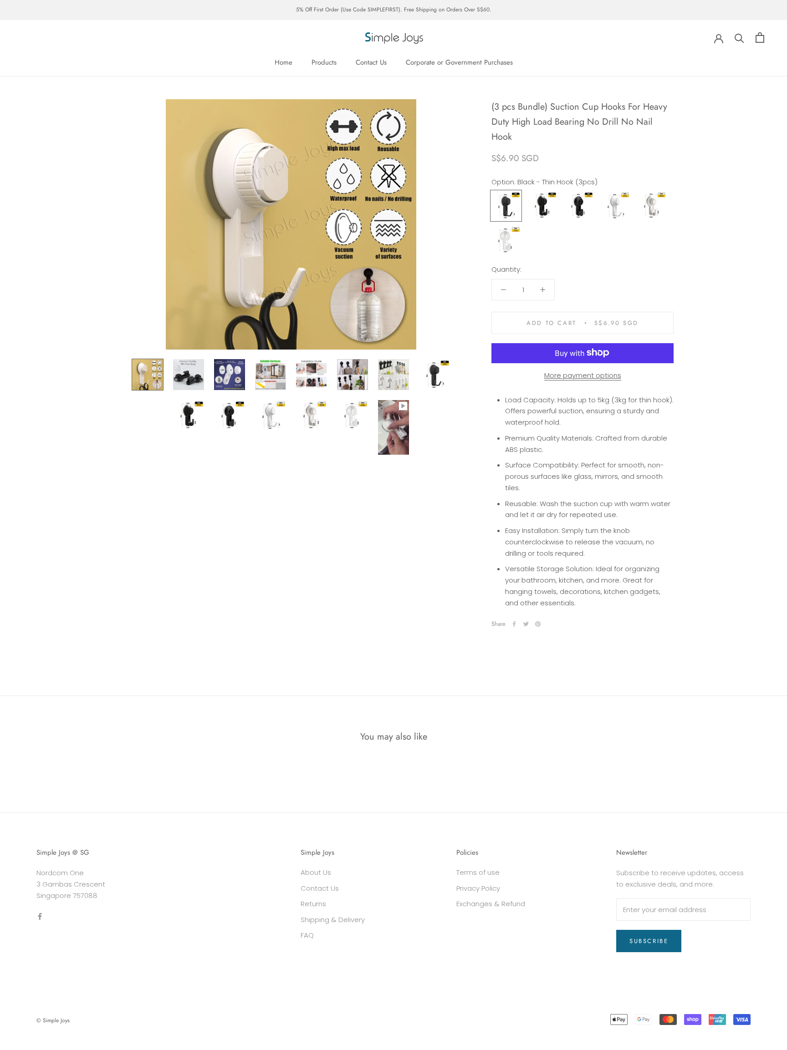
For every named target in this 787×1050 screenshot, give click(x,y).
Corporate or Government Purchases (459, 62)
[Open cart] (760, 37)
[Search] (739, 37)
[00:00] (291, 224)
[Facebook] (514, 624)
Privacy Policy (478, 888)
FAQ (307, 935)
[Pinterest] (538, 624)
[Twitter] (526, 624)
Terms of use (478, 872)
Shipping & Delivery (333, 919)
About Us (316, 872)
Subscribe (648, 941)
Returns (313, 903)
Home (283, 62)
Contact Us (371, 62)
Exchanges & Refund (490, 903)
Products (324, 62)
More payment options (582, 375)
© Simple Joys (53, 1020)
